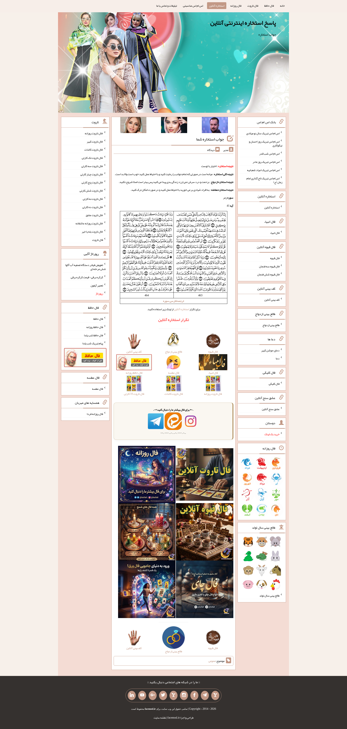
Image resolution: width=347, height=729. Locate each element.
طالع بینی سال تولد (269, 595)
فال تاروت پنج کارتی (92, 182)
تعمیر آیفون (97, 285)
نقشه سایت (160, 717)
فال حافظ (269, 5)
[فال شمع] (147, 533)
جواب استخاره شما (210, 139)
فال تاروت (252, 5)
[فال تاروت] (204, 475)
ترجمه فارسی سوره (173, 301)
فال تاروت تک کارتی (92, 158)
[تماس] (173, 695)
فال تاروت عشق (94, 215)
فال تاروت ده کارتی (92, 207)
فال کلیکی (274, 384)
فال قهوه (275, 258)
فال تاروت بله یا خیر (92, 231)
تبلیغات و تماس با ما (166, 5)
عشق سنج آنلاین (271, 409)
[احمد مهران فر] (215, 126)
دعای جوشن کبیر (270, 350)
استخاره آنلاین (216, 5)
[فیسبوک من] (194, 695)
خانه (282, 5)
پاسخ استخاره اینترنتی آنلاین (243, 23)
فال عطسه (97, 388)
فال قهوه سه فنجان (269, 266)
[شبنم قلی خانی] (133, 126)
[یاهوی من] (215, 695)
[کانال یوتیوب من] (142, 695)
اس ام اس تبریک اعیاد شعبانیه (263, 170)
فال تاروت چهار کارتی (91, 174)
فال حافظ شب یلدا (93, 335)
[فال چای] (204, 590)
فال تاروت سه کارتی (92, 166)
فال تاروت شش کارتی (91, 190)
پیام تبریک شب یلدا (92, 343)
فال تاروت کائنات (93, 149)
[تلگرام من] (205, 695)
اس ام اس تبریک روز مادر (266, 162)
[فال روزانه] (147, 475)
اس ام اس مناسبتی (193, 5)
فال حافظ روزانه (94, 327)
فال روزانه (235, 5)
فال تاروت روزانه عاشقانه (89, 223)
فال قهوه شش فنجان (268, 274)
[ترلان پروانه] (174, 126)
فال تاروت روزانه (94, 133)
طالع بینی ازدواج (271, 325)
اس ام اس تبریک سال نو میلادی (263, 133)
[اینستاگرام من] (184, 695)
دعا (278, 358)
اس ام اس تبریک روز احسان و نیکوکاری (265, 143)
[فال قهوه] (204, 533)
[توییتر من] (163, 695)
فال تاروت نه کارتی (93, 199)
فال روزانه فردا (95, 414)
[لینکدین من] (132, 695)
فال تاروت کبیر (95, 141)
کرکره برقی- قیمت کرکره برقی (87, 277)
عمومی (212, 661)
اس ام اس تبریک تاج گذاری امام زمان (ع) (264, 180)
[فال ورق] (147, 590)
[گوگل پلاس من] (153, 695)
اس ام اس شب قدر (269, 153)
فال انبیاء (275, 233)
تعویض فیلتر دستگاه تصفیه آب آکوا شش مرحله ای (85, 267)
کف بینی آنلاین (272, 299)
